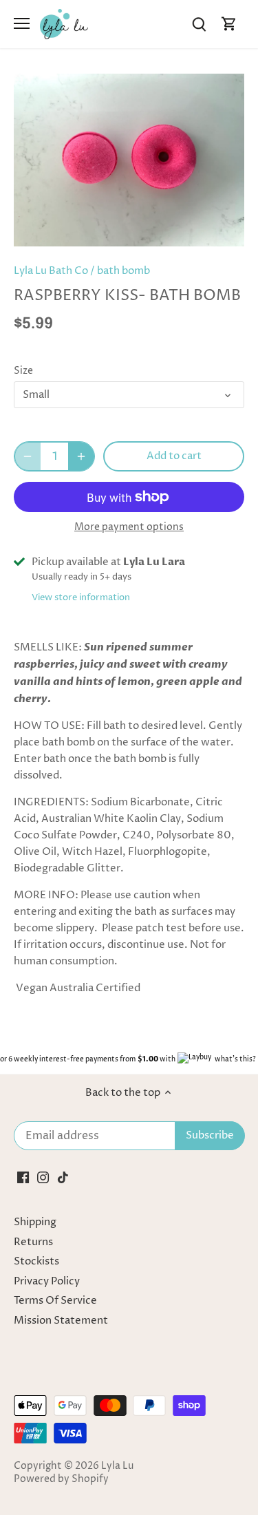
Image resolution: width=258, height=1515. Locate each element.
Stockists (36, 1261)
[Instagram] (43, 1177)
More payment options (129, 527)
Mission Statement (61, 1320)
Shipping (35, 1222)
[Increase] (81, 456)
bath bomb (123, 271)
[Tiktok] (63, 1177)
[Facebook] (23, 1177)
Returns (33, 1242)
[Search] (199, 24)
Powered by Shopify (61, 1479)
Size (23, 371)
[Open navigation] (22, 23)
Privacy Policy (47, 1281)
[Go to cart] (229, 24)
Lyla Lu (117, 1466)
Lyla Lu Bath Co (51, 271)
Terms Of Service (55, 1300)
